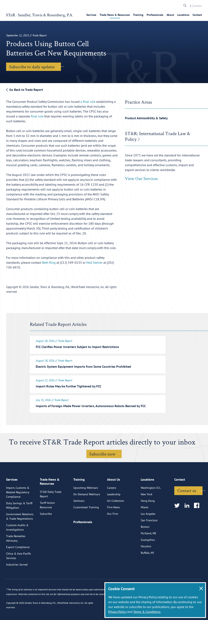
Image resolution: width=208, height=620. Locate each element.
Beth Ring (49, 262)
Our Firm (112, 514)
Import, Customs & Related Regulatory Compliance (17, 492)
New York (146, 494)
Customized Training (86, 507)
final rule (37, 116)
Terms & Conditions (146, 612)
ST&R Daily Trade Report (50, 494)
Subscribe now (102, 454)
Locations (183, 15)
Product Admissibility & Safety (146, 118)
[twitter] (178, 506)
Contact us (186, 490)
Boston (145, 527)
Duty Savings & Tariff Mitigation (19, 505)
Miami (144, 507)
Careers (197, 6)
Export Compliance (18, 547)
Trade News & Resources (115, 15)
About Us (113, 479)
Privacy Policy (117, 612)
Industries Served (17, 564)
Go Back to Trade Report (26, 90)
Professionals (155, 15)
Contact (197, 15)
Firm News (113, 507)
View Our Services (141, 178)
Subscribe (46, 514)
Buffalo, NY (147, 553)
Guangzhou (148, 540)
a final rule (87, 102)
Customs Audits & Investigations (17, 527)
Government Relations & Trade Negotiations (20, 516)
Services (91, 15)
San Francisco (149, 520)
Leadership (113, 494)
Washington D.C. (151, 488)
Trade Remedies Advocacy (15, 538)
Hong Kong (148, 501)
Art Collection (115, 501)
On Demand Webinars (86, 494)
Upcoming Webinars (85, 488)
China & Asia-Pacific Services (18, 556)
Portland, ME (148, 533)
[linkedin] (188, 506)
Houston (146, 546)
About (170, 15)
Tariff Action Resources (47, 505)
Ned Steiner (94, 262)
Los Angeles (148, 514)
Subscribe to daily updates (32, 66)
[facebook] (198, 506)
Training (138, 15)
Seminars (78, 501)
